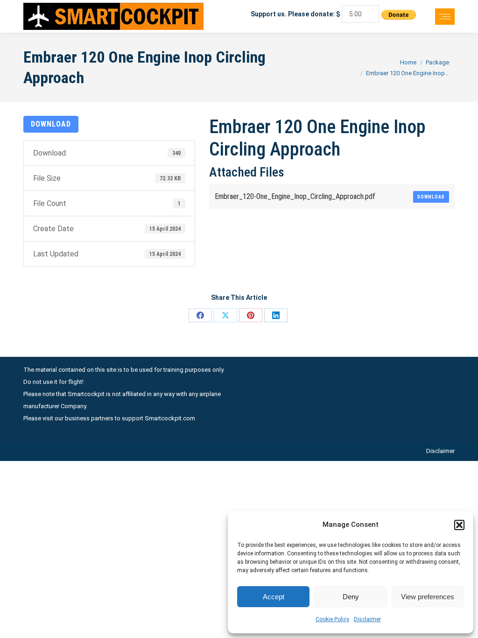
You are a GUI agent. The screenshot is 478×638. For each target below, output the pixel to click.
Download (51, 124)
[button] (459, 525)
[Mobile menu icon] (445, 16)
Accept (273, 597)
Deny (351, 597)
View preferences (427, 597)
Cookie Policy (332, 619)
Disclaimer (367, 619)
